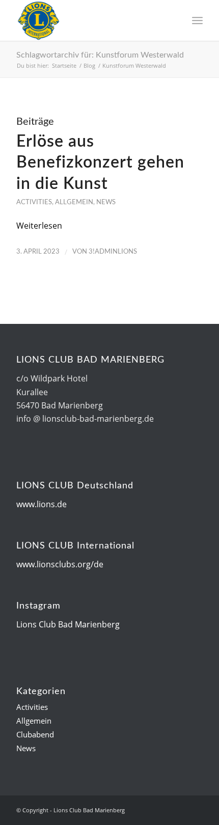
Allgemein (74, 202)
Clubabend (35, 734)
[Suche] (175, 20)
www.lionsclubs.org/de (59, 564)
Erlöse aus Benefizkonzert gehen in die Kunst (100, 162)
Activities (34, 202)
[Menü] (197, 20)
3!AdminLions (113, 252)
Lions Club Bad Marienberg (68, 624)
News (106, 202)
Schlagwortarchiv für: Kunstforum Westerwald (100, 55)
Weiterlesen (39, 225)
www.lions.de (41, 504)
